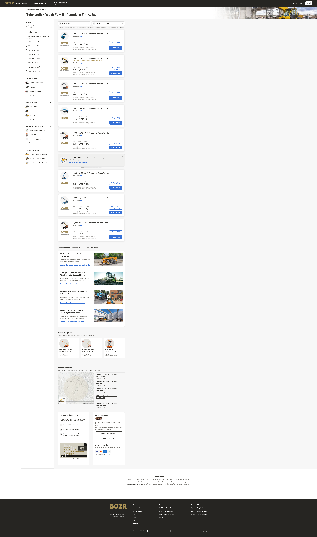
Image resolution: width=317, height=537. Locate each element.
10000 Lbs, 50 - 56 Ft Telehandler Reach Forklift (91, 173)
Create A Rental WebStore (199, 514)
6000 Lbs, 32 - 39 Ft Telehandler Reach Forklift (90, 58)
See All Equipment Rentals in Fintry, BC (68, 361)
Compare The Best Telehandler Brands (73, 322)
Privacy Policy (166, 531)
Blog (134, 520)
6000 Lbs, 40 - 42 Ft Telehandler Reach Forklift (90, 83)
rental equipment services (77, 420)
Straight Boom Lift (65, 350)
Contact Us (136, 524)
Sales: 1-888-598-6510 (60, 2)
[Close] (122, 156)
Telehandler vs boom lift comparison (72, 303)
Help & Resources (138, 511)
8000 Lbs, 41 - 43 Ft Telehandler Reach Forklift (90, 108)
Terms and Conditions (154, 531)
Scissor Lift (110, 350)
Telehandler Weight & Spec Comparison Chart (75, 265)
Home (28, 9)
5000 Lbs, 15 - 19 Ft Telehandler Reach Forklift (90, 33)
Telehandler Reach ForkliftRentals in (106, 375)
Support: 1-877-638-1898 (59, 4)
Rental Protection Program (167, 514)
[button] (38, 37)
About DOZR (136, 508)
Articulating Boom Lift (89, 350)
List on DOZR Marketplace (199, 511)
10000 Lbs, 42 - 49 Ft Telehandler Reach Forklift (91, 133)
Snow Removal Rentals (166, 511)
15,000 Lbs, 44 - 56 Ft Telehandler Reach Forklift (91, 223)
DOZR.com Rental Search (166, 508)
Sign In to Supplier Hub (197, 508)
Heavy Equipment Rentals (38, 9)
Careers (135, 517)
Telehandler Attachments (69, 284)
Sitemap (174, 531)
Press (134, 514)
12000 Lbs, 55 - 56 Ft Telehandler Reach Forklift (91, 198)
